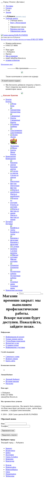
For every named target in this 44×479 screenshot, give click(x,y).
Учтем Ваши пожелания (15, 341)
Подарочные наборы (15, 277)
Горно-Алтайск (12, 457)
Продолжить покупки (9, 435)
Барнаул (9, 448)
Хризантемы (15, 112)
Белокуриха (10, 450)
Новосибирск (12, 469)
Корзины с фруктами (14, 243)
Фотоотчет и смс (12, 343)
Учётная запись (12, 18)
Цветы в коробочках (14, 195)
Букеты (8, 99)
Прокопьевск (11, 474)
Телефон (4, 426)
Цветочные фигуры (14, 187)
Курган (8, 465)
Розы (12, 106)
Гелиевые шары (14, 287)
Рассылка (9, 383)
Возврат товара (12, 359)
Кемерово (9, 459)
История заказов (12, 381)
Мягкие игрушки (13, 260)
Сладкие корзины (13, 252)
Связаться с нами (12, 357)
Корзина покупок (17, 29)
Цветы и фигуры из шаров (14, 217)
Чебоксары (10, 476)
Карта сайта (10, 361)
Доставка (9, 6)
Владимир (10, 455)
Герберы (13, 126)
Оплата (8, 8)
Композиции (11, 156)
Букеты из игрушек (14, 206)
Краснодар (10, 461)
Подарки (9, 222)
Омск (8, 472)
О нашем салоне (12, 345)
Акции (8, 12)
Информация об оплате (15, 337)
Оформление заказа (18, 31)
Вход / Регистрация (18, 23)
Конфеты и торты (14, 233)
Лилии (13, 137)
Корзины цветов (13, 168)
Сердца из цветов (14, 176)
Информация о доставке (15, 347)
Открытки (14, 267)
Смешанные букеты (15, 121)
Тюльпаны (14, 146)
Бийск (8, 453)
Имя (2, 424)
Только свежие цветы (14, 339)
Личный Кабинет (13, 379)
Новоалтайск (11, 467)
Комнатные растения (14, 290)
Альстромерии (16, 133)
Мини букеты (13, 153)
